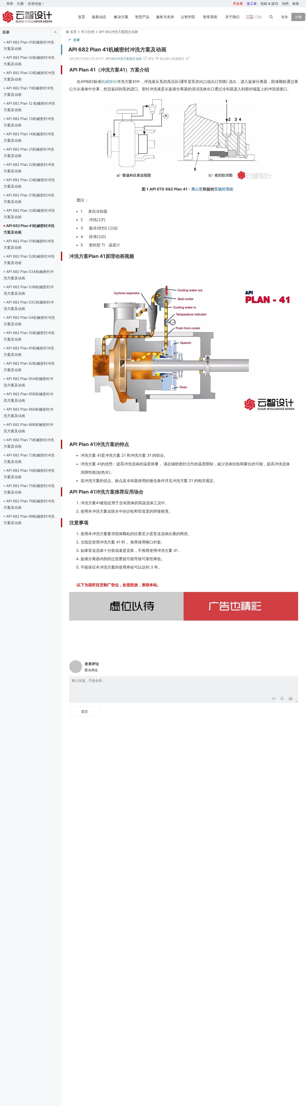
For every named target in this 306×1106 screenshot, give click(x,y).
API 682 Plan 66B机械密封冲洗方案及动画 (28, 427)
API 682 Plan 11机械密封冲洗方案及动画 (29, 91)
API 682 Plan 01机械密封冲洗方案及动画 (29, 45)
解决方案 (121, 17)
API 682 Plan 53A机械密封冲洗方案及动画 (29, 274)
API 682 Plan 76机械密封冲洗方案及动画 (29, 504)
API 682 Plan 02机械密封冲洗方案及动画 (29, 60)
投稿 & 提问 (269, 3)
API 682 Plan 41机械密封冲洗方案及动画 (29, 228)
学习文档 (87, 32)
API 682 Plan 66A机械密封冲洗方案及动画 (28, 412)
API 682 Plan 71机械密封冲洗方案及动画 (29, 443)
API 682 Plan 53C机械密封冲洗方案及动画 (29, 305)
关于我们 (232, 17)
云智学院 (188, 17)
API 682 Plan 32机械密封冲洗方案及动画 (29, 213)
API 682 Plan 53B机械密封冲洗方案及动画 (29, 290)
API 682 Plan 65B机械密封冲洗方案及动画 (28, 397)
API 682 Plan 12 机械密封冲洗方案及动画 (29, 106)
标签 (295, 3)
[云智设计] (27, 17)
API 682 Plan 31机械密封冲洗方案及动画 (29, 198)
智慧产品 (142, 17)
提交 (84, 711)
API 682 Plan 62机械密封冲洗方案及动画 (29, 366)
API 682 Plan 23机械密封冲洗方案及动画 (29, 183)
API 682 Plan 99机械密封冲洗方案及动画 (29, 519)
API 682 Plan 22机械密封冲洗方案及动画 (29, 167)
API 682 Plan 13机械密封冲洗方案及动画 (29, 121)
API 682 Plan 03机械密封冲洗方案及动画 (29, 75)
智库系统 (210, 17)
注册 (20, 3)
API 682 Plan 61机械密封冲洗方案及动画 (29, 351)
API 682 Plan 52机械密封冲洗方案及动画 (29, 259)
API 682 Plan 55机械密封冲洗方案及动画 (29, 336)
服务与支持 (165, 17)
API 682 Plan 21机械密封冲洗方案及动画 (29, 152)
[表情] (282, 699)
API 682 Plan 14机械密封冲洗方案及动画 (29, 137)
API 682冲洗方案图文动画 (118, 32)
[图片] (291, 699)
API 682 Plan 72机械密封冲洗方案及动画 (29, 458)
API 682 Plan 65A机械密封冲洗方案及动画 (28, 381)
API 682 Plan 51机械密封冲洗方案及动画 (29, 244)
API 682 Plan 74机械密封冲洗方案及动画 (29, 473)
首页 (81, 17)
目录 (6, 32)
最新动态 (99, 17)
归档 (285, 3)
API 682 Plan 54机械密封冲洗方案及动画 (29, 320)
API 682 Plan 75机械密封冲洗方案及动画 (29, 488)
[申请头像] (293, 665)
